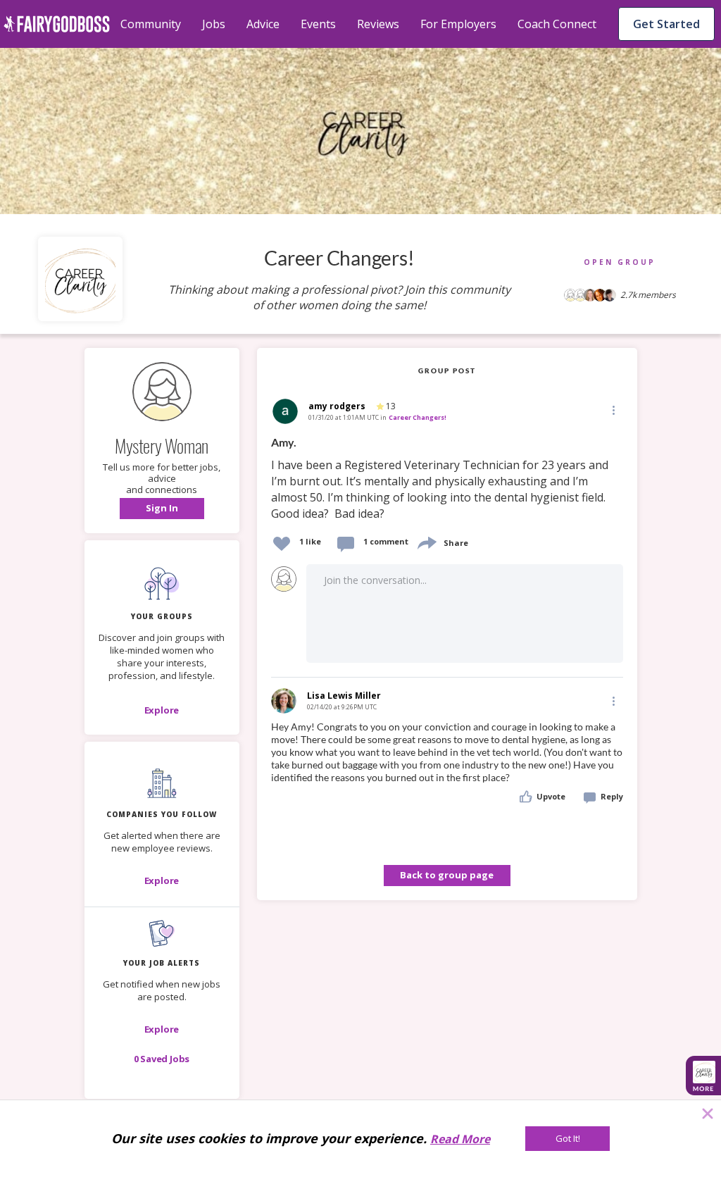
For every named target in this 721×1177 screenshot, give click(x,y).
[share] (426, 541)
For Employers (458, 24)
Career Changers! (417, 417)
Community (150, 24)
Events (318, 24)
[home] (57, 24)
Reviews (378, 24)
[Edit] (612, 409)
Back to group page (447, 874)
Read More (460, 1139)
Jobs (213, 24)
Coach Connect (557, 24)
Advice (263, 24)
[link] (447, 478)
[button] (162, 508)
